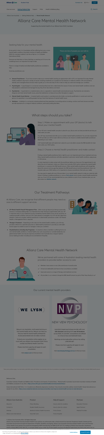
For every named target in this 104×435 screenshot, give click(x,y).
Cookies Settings (73, 432)
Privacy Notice (24, 433)
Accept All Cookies (85, 432)
